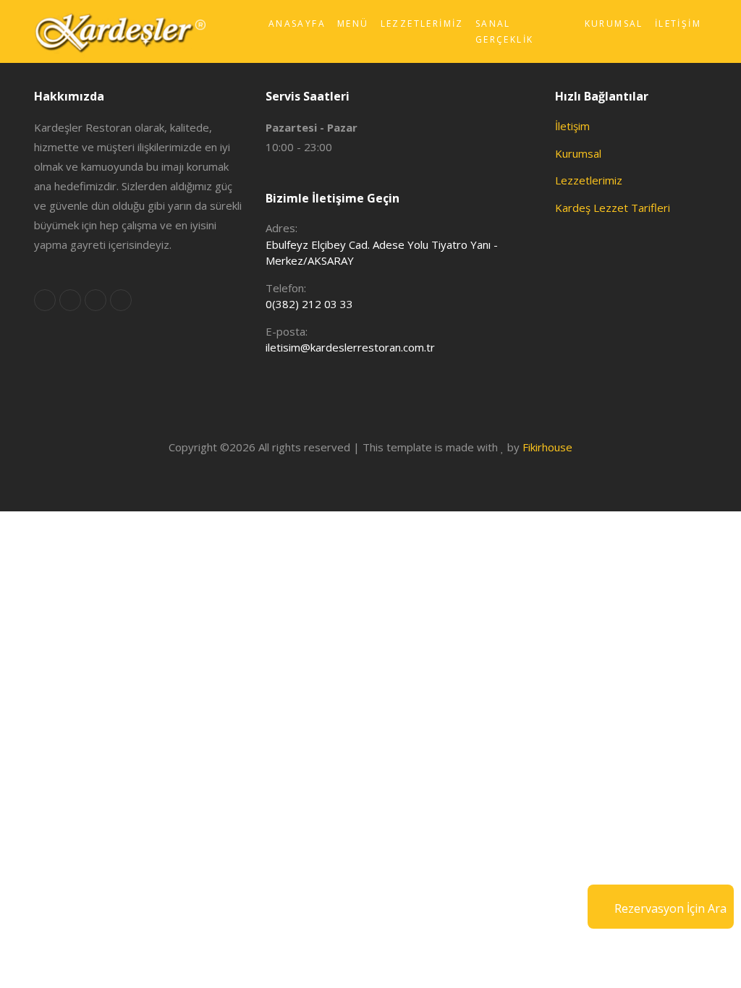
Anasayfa (297, 23)
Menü (353, 23)
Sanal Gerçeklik (504, 31)
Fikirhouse (547, 447)
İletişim (678, 23)
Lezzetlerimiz (422, 23)
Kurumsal (614, 23)
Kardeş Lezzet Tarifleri (612, 207)
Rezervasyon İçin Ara (670, 908)
